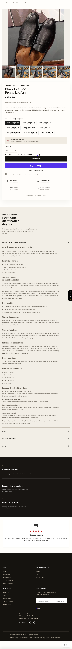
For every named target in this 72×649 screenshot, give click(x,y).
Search (37, 571)
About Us (6, 592)
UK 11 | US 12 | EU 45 (13, 133)
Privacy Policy (7, 598)
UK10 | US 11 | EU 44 (46, 128)
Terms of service (33, 637)
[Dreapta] (67, 533)
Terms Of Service (8, 601)
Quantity (8, 146)
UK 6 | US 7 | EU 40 (29, 123)
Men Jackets (7, 577)
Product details (30, 195)
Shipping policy (44, 637)
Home (3, 2)
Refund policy (13, 637)
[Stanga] (3, 533)
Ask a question (38, 195)
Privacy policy (22, 637)
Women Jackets (8, 580)
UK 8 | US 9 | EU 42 (13, 128)
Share (44, 195)
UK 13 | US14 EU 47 (47, 133)
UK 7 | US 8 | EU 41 (45, 123)
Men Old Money (8, 583)
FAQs (37, 574)
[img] (24, 531)
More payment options (36, 170)
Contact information (56, 637)
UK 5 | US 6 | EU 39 (13, 123)
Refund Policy (39, 577)
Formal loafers (11, 2)
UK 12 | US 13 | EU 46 (30, 133)
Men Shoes (6, 574)
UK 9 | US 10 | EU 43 (29, 128)
